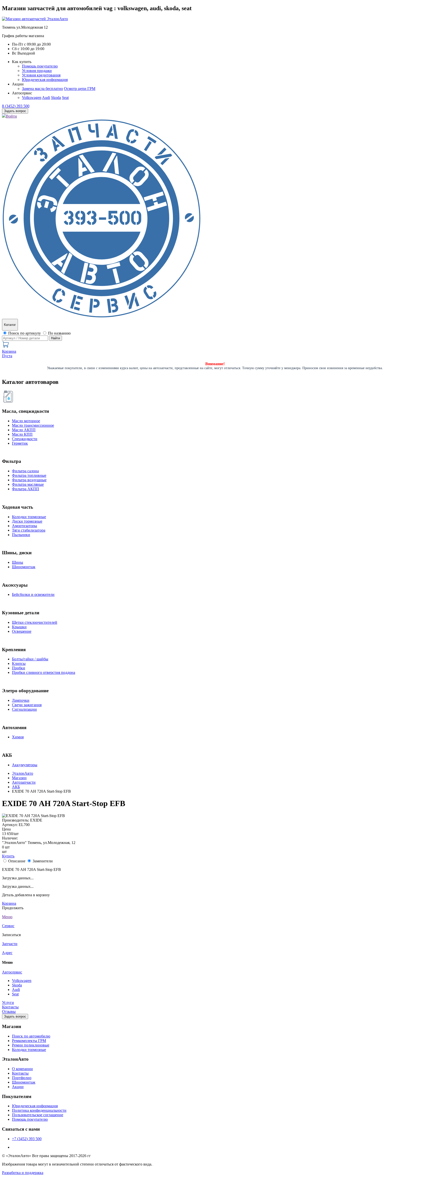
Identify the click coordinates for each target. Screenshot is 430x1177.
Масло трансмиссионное (33, 425)
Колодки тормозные (29, 517)
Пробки (18, 668)
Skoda (56, 97)
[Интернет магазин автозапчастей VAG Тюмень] (35, 19)
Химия (18, 737)
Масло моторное (26, 421)
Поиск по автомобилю (31, 1036)
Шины (17, 562)
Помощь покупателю (40, 66)
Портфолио (21, 1078)
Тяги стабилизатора (28, 530)
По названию (59, 333)
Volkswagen (31, 97)
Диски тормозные (27, 521)
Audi (46, 97)
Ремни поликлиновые (30, 1045)
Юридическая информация (45, 79)
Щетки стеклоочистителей (34, 622)
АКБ (16, 787)
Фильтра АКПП (25, 489)
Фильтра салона (25, 471)
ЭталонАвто (22, 773)
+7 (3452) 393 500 (27, 1139)
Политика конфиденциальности (39, 1110)
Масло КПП (22, 434)
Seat (65, 97)
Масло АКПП (24, 430)
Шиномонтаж (23, 567)
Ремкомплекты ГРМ (29, 1041)
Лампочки (20, 700)
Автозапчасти (24, 782)
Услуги (8, 1002)
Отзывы (9, 1011)
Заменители (43, 861)
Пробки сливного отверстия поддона (43, 672)
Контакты (10, 1007)
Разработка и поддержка (22, 1173)
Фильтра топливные (29, 475)
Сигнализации (24, 709)
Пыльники (21, 535)
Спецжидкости (24, 439)
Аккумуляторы (24, 765)
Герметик (20, 443)
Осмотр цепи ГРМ (79, 88)
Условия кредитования (41, 75)
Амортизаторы (24, 526)
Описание (16, 861)
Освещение (21, 631)
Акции (18, 1087)
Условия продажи (37, 71)
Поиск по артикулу (24, 333)
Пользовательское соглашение (37, 1115)
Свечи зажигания (27, 705)
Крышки (19, 627)
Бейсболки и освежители (33, 594)
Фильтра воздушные (29, 480)
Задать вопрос (15, 1016)
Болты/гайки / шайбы (30, 659)
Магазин (19, 778)
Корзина (9, 903)
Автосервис (12, 972)
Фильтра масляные (28, 484)
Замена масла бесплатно (42, 88)
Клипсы (19, 663)
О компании (22, 1069)
